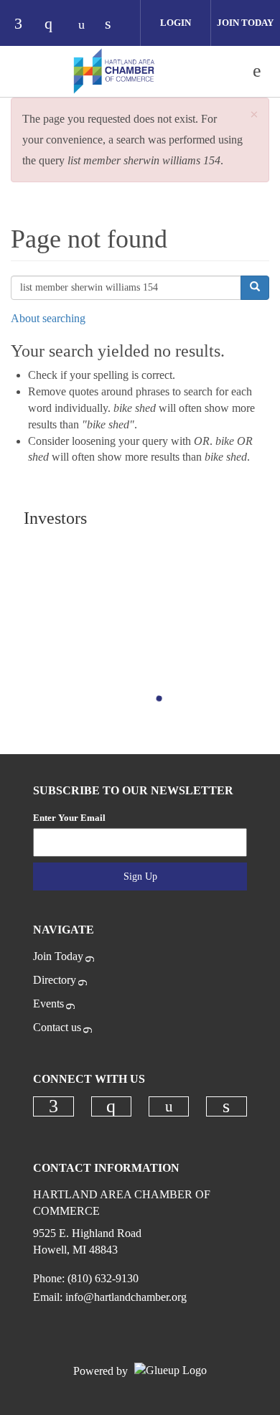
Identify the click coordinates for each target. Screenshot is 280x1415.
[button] (254, 115)
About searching (48, 318)
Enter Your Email (69, 817)
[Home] (114, 71)
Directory (54, 980)
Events (48, 1003)
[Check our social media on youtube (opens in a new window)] (85, 25)
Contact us (57, 1027)
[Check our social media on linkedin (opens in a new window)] (115, 25)
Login (175, 22)
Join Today (58, 956)
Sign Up (140, 876)
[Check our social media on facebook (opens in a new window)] (25, 25)
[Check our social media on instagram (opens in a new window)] (55, 25)
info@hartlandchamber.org (126, 1297)
